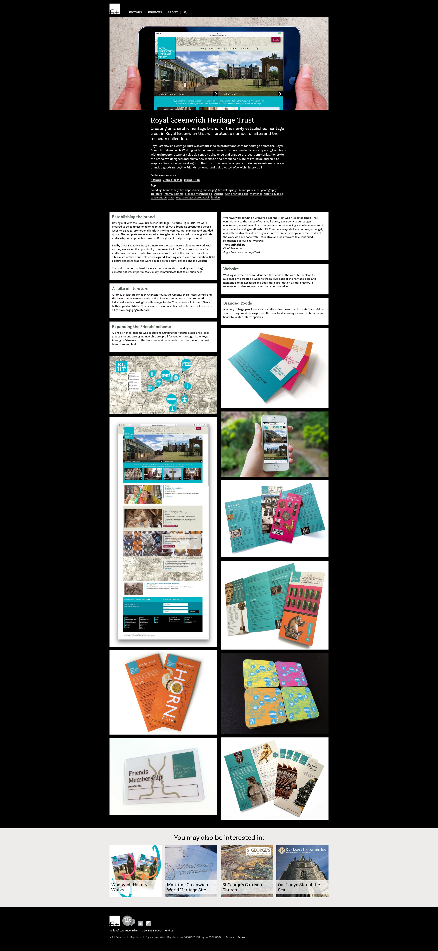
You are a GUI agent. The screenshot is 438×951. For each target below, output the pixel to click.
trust (171, 197)
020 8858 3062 (151, 930)
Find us (169, 930)
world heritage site (236, 193)
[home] (115, 8)
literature (156, 193)
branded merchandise (198, 193)
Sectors (135, 12)
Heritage (156, 179)
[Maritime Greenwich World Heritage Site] (191, 896)
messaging (210, 190)
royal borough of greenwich (193, 197)
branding (156, 190)
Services (154, 12)
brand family (171, 190)
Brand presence (172, 179)
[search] (185, 12)
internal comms (173, 193)
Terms (241, 937)
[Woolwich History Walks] (136, 896)
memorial (256, 193)
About (172, 12)
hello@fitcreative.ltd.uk (124, 930)
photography (269, 190)
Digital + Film (192, 179)
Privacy (230, 937)
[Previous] (115, 64)
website (218, 193)
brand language (227, 190)
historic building (273, 193)
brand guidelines (249, 190)
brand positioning (191, 190)
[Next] (323, 64)
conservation (159, 197)
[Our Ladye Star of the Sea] (302, 896)
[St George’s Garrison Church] (247, 896)
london (215, 197)
